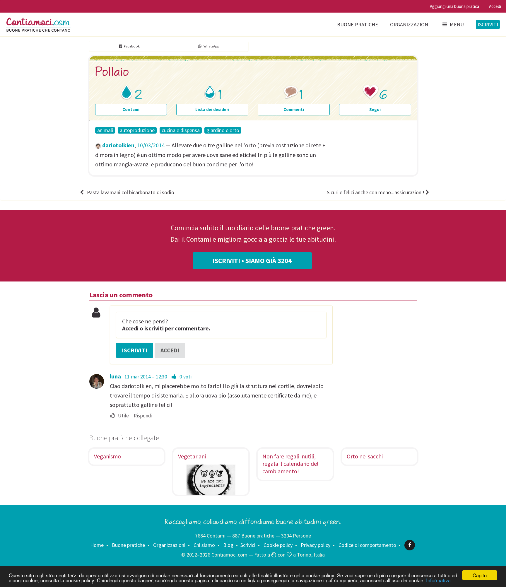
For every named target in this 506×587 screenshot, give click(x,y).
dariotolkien (118, 145)
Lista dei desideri (212, 109)
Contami (130, 109)
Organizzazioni (410, 24)
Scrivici (247, 545)
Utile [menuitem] (123, 416)
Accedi (495, 6)
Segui (375, 109)
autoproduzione (137, 130)
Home (97, 545)
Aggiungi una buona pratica (454, 6)
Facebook (132, 46)
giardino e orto (222, 130)
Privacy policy (315, 545)
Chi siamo (204, 545)
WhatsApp (211, 46)
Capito (480, 575)
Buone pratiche (357, 24)
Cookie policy (278, 545)
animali (105, 130)
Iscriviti (488, 24)
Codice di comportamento (367, 545)
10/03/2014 (151, 145)
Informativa (438, 580)
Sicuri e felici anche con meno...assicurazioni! (375, 192)
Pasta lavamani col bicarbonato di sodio (130, 192)
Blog (228, 545)
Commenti (293, 109)
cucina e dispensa (181, 130)
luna (115, 376)
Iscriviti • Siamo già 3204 (252, 261)
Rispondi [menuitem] (143, 416)
